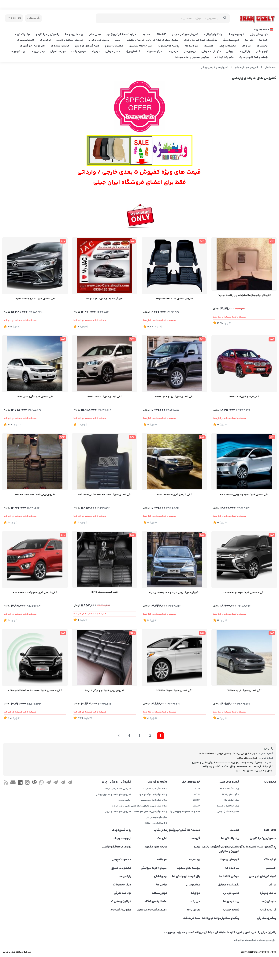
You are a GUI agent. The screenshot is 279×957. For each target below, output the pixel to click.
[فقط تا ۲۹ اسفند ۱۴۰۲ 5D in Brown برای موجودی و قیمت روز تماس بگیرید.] (105, 559)
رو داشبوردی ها (74, 34)
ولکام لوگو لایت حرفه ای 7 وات (152, 795)
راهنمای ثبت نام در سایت (253, 57)
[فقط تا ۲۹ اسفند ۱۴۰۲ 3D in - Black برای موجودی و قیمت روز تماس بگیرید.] (244, 559)
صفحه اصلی (270, 67)
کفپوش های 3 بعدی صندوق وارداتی (113, 795)
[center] (225, 18)
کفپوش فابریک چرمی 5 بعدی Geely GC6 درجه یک (174, 592)
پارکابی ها (244, 52)
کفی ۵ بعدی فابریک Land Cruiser (174, 495)
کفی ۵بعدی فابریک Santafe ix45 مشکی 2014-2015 (105, 495)
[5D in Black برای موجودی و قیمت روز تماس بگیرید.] (35, 265)
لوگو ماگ (45, 40)
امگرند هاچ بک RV (230, 795)
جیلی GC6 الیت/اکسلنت (228, 806)
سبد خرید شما (191, 918)
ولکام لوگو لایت (213, 34)
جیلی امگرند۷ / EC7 (229, 789)
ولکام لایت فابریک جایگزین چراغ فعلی (149, 806)
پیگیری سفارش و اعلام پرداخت (192, 57)
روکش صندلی (124, 800)
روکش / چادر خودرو (121, 806)
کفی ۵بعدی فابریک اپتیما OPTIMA (244, 690)
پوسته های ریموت (169, 46)
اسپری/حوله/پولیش (141, 46)
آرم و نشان (262, 52)
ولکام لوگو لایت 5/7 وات (155, 789)
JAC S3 (196, 800)
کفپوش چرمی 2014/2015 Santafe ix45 (35, 495)
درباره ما (195, 901)
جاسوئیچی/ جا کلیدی (47, 34)
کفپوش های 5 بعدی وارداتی (214, 67)
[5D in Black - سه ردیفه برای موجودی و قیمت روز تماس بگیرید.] (35, 559)
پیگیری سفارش (266, 918)
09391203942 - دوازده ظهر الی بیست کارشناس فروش (228, 754)
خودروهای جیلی (259, 34)
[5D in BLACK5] (105, 363)
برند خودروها (18, 52)
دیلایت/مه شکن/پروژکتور (121, 34)
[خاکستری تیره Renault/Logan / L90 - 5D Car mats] (105, 657)
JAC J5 (196, 789)
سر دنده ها (191, 46)
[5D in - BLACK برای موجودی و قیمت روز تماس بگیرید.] (35, 363)
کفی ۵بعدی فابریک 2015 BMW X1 (104, 397)
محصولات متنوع (114, 46)
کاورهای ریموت (26, 40)
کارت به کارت (268, 910)
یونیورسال (190, 52)
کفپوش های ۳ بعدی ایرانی (118, 812)
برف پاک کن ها (22, 34)
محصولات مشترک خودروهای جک (184, 812)
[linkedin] (20, 783)
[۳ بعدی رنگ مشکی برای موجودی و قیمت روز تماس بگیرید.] (174, 559)
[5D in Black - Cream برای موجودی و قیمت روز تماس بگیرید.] (174, 461)
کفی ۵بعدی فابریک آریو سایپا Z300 (35, 397)
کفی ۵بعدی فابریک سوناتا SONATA (174, 690)
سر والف (246, 46)
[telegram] (70, 783)
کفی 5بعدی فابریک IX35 (104, 592)
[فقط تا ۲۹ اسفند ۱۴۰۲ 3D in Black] (35, 657)
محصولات (270, 782)
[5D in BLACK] (244, 363)
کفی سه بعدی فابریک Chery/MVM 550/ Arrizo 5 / (35, 690)
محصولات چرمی (227, 46)
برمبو (118, 40)
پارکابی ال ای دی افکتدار (155, 823)
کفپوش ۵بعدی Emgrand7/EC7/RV (174, 299)
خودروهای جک (236, 34)
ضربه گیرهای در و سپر (87, 46)
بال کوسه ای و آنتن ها (32, 46)
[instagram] (27, 783)
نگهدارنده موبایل (211, 52)
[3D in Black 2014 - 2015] (35, 461)
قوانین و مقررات (121, 901)
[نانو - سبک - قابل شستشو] (244, 264)
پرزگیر (229, 52)
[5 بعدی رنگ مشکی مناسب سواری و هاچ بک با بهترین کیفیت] (174, 265)
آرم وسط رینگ (231, 40)
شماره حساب (231, 910)
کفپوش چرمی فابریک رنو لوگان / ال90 (104, 690)
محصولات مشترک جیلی (228, 812)
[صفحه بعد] (118, 735)
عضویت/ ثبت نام (224, 57)
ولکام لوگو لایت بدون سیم (154, 800)
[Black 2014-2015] (105, 461)
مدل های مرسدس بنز (157, 817)
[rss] (6, 783)
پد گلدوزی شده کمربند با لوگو (200, 40)
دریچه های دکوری (98, 40)
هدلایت (146, 34)
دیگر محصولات (154, 52)
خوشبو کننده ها (59, 46)
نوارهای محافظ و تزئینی (69, 40)
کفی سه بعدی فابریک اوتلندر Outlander (244, 592)
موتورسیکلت (78, 52)
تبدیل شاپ (95, 34)
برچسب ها (262, 46)
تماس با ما (193, 910)
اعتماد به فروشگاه (155, 901)
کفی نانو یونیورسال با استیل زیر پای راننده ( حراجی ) (244, 295)
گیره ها (263, 40)
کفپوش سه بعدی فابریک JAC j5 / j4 (105, 299)
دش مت (249, 40)
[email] (13, 783)
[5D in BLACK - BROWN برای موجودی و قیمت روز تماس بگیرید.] (244, 657)
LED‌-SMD (161, 34)
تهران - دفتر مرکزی (247, 758)
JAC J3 (196, 806)
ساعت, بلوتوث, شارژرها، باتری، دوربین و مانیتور (152, 40)
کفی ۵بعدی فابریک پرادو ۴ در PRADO (174, 397)
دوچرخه (95, 52)
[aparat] (34, 783)
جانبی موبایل (112, 52)
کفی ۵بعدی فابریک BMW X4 (244, 397)
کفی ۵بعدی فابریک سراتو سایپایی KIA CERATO (244, 495)
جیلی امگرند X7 (231, 800)
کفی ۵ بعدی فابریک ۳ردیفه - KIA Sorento (35, 592)
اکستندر (208, 46)
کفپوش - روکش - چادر (185, 34)
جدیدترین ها (38, 52)
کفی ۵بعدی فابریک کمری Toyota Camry (34, 299)
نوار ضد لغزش (58, 52)
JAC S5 (196, 795)
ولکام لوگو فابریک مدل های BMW (150, 812)
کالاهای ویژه (133, 52)
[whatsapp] (41, 783)
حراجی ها (173, 52)
